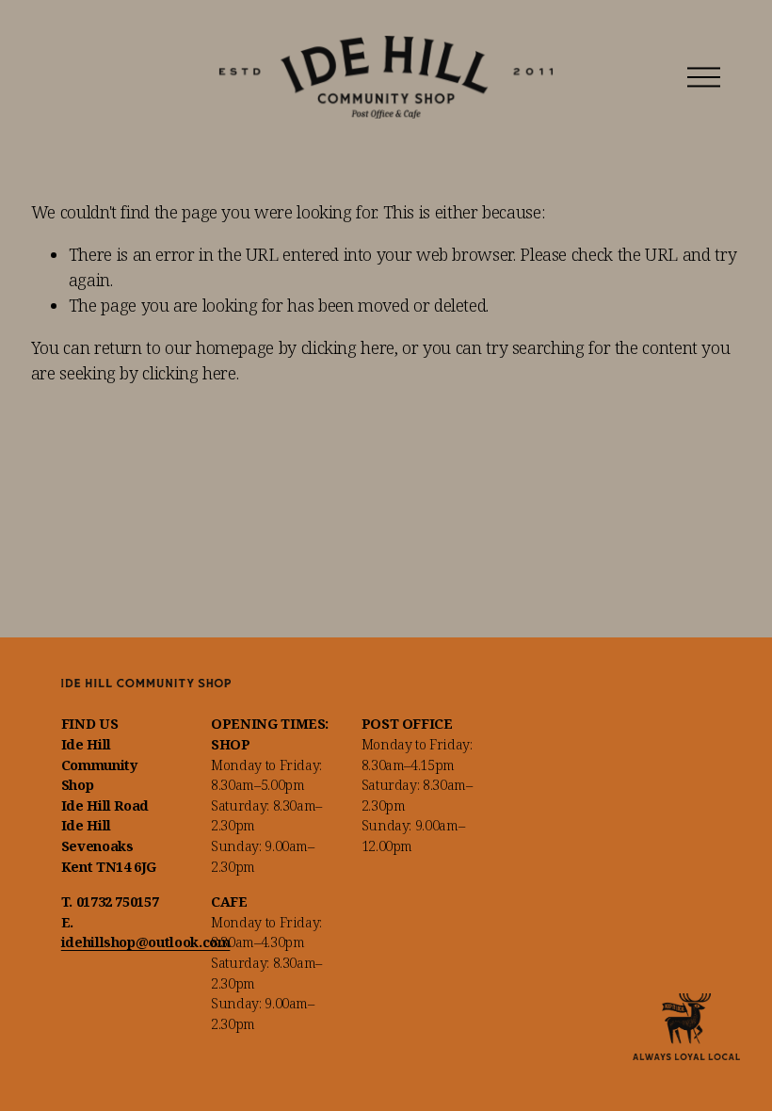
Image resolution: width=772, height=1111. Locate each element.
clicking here (347, 347)
